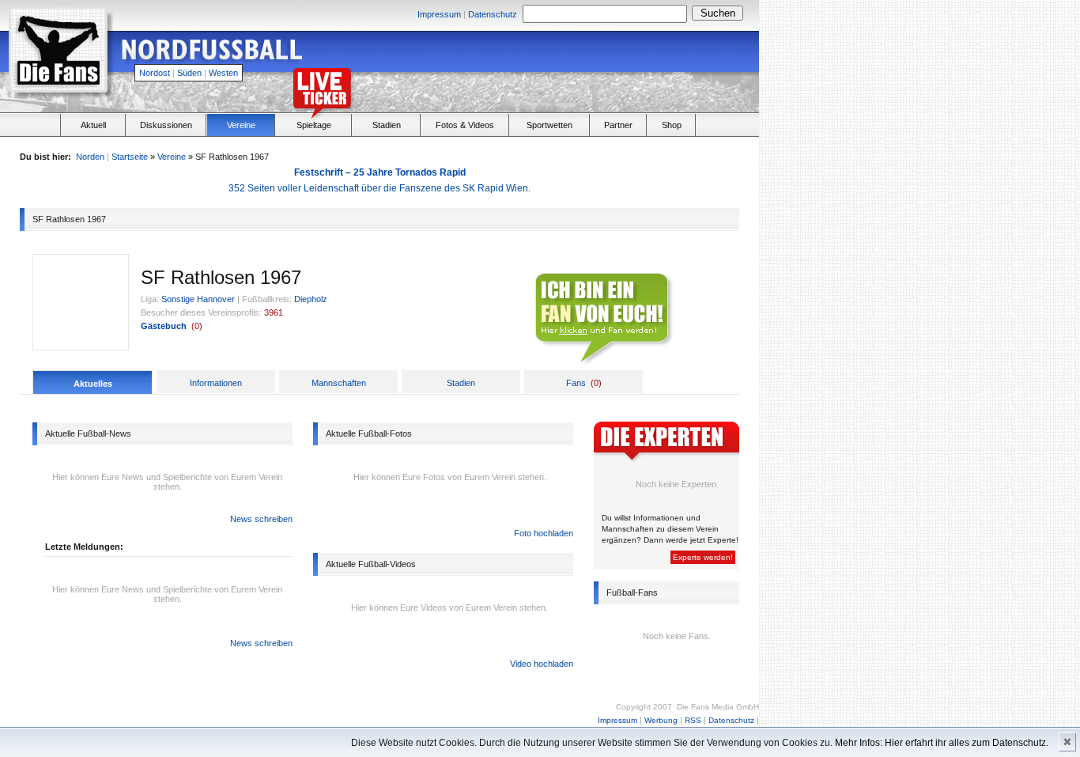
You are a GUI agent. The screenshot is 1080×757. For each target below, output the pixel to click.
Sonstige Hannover (198, 299)
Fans (576, 383)
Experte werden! (703, 557)
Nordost (154, 73)
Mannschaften (339, 383)
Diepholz (310, 299)
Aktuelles (93, 383)
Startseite (129, 156)
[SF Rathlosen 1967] (80, 346)
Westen (223, 73)
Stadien (386, 125)
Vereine (241, 125)
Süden (189, 73)
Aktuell (93, 125)
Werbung (661, 720)
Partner (618, 125)
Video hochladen (541, 663)
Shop (672, 125)
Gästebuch (164, 326)
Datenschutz (492, 14)
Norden (90, 156)
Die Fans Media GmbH (718, 706)
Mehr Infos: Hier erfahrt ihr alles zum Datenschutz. (941, 742)
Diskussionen (166, 125)
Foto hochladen (543, 533)
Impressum (439, 14)
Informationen (216, 383)
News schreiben (261, 519)
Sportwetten (549, 125)
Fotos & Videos (465, 125)
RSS (693, 720)
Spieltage (313, 125)
